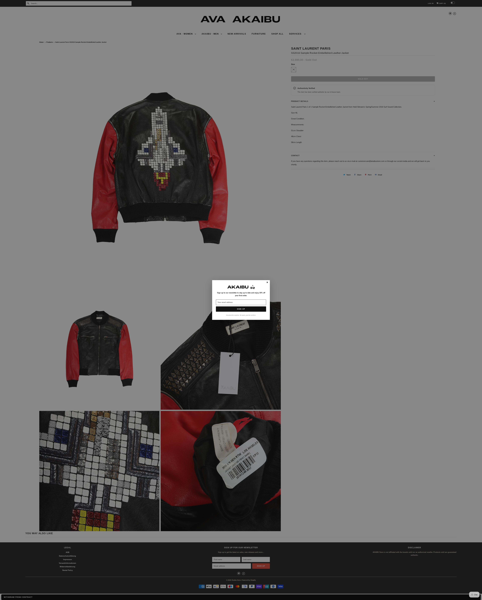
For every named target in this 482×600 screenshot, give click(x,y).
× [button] (267, 282)
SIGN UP (241, 309)
